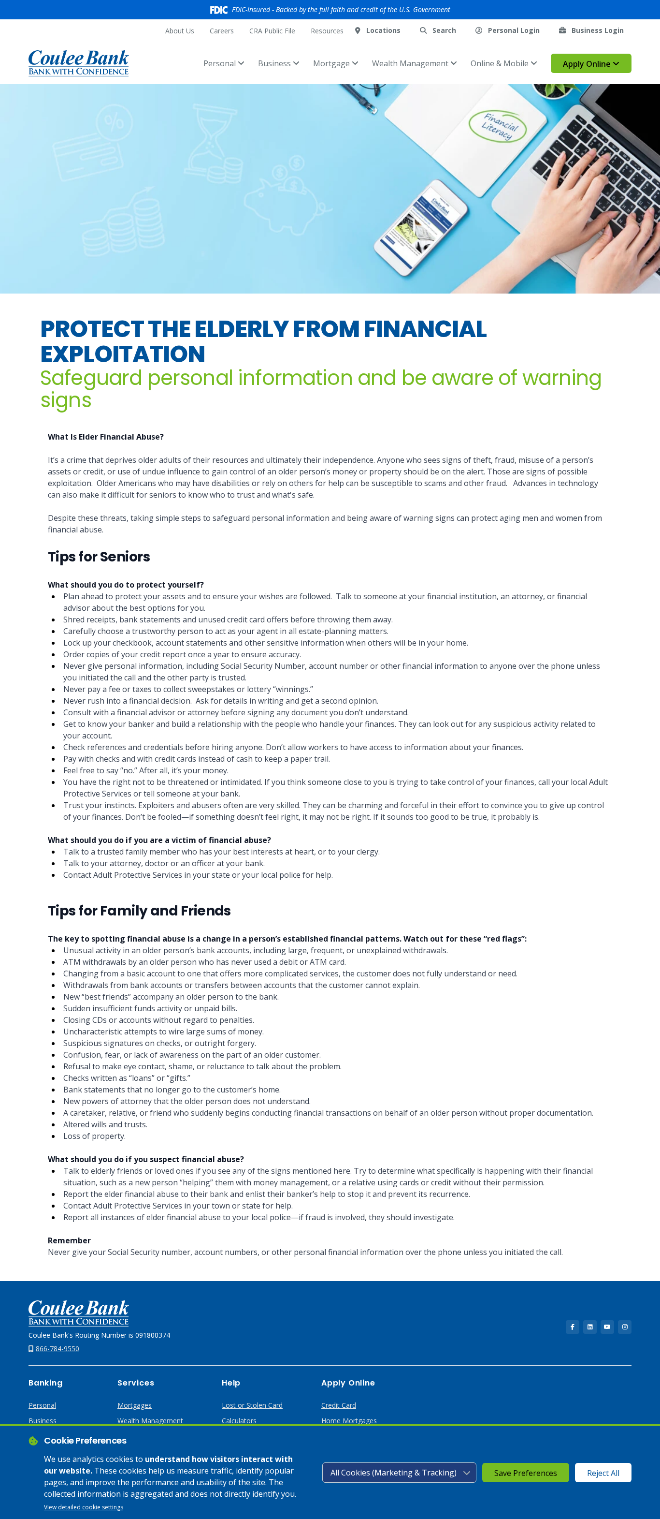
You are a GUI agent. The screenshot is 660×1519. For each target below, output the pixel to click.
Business (275, 63)
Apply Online (588, 64)
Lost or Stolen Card (252, 1405)
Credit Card (338, 1405)
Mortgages (134, 1405)
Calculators (239, 1420)
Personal (220, 63)
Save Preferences (525, 1473)
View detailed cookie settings (83, 1507)
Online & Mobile (501, 63)
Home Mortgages (349, 1420)
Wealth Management (411, 63)
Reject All (603, 1473)
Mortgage (332, 63)
